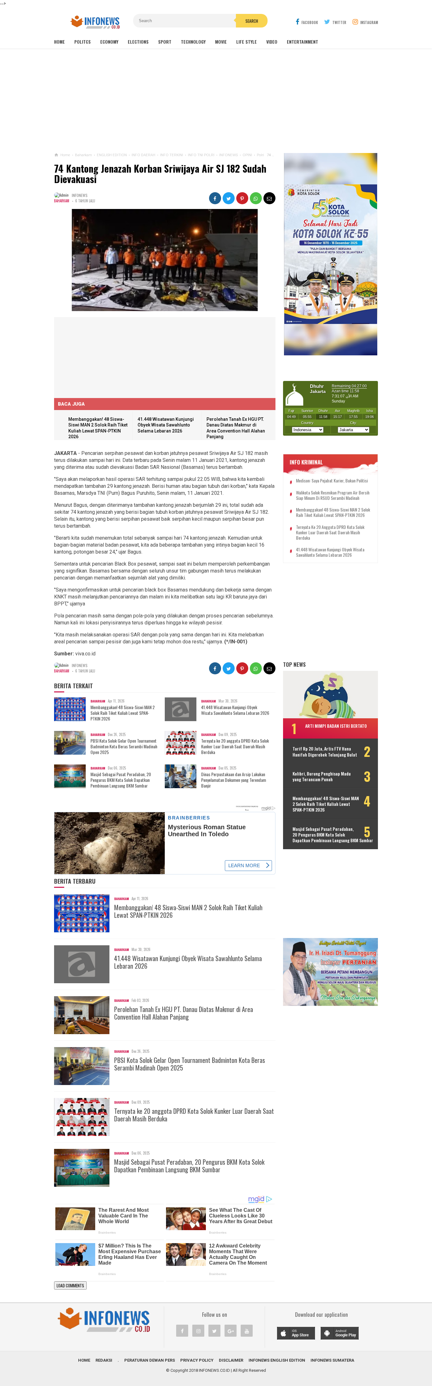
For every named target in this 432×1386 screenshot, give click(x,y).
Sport (164, 41)
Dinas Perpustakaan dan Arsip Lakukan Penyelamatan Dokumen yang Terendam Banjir (233, 780)
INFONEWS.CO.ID (214, 1370)
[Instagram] (198, 1331)
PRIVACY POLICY (196, 1360)
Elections (138, 41)
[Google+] (231, 1331)
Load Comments (70, 1285)
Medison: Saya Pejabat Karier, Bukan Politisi (332, 480)
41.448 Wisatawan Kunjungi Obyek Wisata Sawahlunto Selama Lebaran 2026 (166, 425)
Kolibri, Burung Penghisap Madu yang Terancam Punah (322, 776)
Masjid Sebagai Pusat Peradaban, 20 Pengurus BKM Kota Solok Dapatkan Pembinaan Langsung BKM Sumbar (120, 780)
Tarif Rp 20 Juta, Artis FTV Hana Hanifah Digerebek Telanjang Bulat (325, 751)
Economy (109, 41)
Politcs (82, 41)
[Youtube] (247, 1331)
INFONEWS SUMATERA (332, 1360)
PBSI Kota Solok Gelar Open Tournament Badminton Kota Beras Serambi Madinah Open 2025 (123, 746)
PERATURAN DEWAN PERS (149, 1360)
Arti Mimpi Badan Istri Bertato (336, 725)
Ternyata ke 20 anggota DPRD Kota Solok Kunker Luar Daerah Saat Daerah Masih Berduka (235, 746)
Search (251, 21)
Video (271, 41)
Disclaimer (231, 1360)
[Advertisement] (216, 101)
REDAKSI (104, 1360)
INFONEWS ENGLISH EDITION (277, 1360)
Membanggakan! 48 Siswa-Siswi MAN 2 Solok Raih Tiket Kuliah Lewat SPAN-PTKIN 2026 (122, 713)
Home (59, 41)
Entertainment (302, 41)
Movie (221, 41)
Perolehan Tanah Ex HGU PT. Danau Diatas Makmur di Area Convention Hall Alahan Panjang (183, 1013)
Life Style (246, 41)
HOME (84, 1360)
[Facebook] (182, 1331)
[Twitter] (214, 1331)
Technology (193, 41)
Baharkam (61, 200)
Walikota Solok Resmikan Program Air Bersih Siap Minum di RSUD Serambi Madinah (332, 495)
